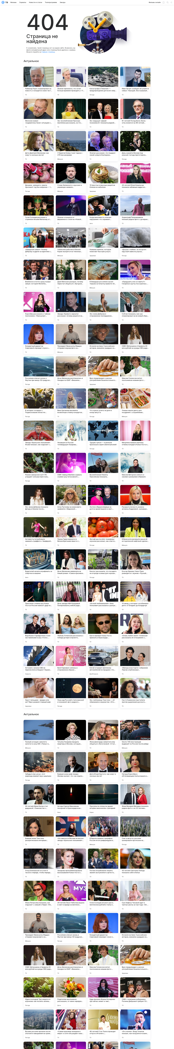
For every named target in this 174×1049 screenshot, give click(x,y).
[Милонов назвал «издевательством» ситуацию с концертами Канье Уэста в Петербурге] (39, 114)
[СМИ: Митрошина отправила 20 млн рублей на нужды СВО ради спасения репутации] (135, 339)
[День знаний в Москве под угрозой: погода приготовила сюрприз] (135, 146)
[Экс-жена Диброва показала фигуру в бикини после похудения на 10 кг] (39, 500)
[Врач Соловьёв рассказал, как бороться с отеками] (135, 725)
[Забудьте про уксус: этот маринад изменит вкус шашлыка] (39, 896)
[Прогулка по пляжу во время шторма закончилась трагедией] (103, 928)
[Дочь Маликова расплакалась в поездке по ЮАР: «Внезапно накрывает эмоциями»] (71, 371)
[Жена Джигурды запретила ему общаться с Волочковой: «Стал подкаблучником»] (103, 864)
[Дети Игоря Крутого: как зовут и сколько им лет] (103, 896)
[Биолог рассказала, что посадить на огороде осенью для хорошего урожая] (103, 564)
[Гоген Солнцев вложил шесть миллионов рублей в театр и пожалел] (103, 1024)
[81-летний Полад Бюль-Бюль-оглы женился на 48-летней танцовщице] (135, 114)
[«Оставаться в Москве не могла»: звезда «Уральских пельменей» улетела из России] (71, 960)
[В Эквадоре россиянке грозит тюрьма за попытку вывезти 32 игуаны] (103, 275)
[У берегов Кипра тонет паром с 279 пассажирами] (71, 146)
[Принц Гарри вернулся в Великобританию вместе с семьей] (71, 532)
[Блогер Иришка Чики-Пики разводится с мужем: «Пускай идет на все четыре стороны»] (135, 564)
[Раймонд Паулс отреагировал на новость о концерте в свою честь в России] (39, 82)
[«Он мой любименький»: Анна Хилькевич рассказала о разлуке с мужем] (103, 597)
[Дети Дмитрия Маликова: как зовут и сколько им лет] (39, 146)
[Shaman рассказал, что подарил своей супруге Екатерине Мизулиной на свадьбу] (103, 146)
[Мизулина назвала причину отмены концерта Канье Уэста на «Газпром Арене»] (135, 436)
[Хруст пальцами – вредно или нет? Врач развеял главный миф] (39, 693)
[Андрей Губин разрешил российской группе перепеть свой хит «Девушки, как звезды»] (39, 757)
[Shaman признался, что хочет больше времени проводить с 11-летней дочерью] (71, 82)
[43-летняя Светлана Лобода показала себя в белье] (135, 992)
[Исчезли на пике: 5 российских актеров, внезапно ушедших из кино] (103, 339)
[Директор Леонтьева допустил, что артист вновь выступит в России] (103, 725)
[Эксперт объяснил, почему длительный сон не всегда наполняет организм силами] (71, 757)
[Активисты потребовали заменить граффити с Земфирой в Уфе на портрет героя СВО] (39, 532)
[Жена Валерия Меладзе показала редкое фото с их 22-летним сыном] (135, 928)
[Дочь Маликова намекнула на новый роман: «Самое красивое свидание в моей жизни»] (71, 564)
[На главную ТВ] (6, 2)
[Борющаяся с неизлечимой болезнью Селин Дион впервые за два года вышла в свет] (71, 822)
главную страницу (48, 52)
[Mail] (3, 2)
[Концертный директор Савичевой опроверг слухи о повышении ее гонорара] (39, 339)
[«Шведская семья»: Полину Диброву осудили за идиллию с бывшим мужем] (39, 243)
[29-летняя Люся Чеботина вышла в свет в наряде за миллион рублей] (71, 1024)
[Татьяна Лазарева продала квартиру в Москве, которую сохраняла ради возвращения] (71, 864)
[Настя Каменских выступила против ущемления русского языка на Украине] (135, 693)
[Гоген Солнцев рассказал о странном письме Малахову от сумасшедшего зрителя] (39, 210)
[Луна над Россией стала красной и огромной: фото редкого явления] (71, 693)
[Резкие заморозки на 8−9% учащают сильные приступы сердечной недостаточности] (39, 468)
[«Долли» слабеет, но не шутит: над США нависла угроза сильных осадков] (135, 243)
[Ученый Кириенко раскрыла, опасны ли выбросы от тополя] (103, 822)
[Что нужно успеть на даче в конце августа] (103, 403)
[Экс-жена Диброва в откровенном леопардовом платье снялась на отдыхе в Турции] (103, 307)
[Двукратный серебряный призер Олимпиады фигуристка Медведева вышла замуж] (39, 725)
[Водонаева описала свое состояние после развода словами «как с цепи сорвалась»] (39, 822)
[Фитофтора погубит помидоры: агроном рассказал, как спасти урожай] (103, 532)
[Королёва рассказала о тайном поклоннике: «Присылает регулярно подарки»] (39, 307)
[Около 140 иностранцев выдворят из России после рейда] (135, 864)
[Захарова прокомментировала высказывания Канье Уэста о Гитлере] (71, 992)
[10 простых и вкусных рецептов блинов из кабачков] (103, 178)
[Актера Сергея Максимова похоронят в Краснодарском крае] (71, 928)
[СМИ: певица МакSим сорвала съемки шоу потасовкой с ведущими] (71, 468)
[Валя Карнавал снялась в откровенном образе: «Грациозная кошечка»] (71, 661)
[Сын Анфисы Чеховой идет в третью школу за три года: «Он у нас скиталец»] (135, 1024)
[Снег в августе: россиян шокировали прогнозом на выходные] (135, 960)
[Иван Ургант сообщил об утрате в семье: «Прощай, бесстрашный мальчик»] (135, 82)
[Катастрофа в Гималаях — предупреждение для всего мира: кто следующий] (103, 82)
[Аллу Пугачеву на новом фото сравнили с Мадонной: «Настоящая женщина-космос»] (71, 500)
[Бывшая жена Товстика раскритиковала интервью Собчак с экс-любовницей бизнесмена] (39, 960)
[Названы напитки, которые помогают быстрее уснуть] (103, 243)
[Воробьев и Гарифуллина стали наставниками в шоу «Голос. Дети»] (39, 629)
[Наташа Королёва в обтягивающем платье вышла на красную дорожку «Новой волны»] (135, 896)
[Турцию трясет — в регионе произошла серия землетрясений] (103, 436)
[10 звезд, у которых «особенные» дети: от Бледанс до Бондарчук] (135, 597)
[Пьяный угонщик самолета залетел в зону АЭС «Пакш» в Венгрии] (39, 864)
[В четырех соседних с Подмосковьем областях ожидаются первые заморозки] (39, 403)
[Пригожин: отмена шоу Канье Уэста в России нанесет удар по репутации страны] (39, 597)
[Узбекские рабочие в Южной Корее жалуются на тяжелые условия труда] (71, 243)
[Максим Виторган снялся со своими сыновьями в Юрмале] (135, 468)
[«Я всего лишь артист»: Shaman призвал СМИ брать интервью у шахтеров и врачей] (71, 790)
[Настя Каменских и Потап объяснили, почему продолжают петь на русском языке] (39, 790)
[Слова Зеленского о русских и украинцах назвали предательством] (71, 178)
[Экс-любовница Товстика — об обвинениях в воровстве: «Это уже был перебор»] (103, 693)
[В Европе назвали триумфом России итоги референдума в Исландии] (103, 960)
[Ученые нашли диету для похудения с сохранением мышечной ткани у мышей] (135, 403)
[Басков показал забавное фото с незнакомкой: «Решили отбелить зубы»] (103, 790)
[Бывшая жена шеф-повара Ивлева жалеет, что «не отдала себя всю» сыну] (71, 896)
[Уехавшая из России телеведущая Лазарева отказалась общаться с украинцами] (71, 436)
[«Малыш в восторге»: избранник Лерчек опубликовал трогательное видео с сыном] (135, 661)
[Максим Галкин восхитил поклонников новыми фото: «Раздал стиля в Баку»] (135, 371)
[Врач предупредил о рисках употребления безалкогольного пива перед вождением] (103, 371)
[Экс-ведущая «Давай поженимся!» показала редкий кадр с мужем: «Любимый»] (103, 114)
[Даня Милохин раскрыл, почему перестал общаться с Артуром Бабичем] (71, 275)
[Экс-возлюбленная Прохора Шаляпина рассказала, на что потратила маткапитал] (71, 114)
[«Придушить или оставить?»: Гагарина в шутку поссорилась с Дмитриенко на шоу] (135, 275)
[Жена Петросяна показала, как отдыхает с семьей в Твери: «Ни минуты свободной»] (39, 1024)
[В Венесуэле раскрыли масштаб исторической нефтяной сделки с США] (135, 532)
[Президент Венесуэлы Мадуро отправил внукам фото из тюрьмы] (71, 339)
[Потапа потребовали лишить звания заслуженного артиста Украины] (103, 992)
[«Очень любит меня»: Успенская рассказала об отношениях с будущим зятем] (135, 629)
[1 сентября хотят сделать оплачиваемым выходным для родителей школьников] (135, 790)
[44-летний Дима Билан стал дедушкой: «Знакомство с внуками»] (39, 928)
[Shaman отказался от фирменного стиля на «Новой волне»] (71, 210)
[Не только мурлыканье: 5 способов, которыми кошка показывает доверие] (71, 725)
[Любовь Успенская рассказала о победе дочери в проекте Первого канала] (71, 629)
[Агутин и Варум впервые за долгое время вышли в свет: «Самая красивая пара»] (103, 500)
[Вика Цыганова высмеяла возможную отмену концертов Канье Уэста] (71, 403)
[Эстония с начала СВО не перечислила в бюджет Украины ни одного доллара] (39, 661)
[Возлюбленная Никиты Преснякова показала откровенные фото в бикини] (103, 468)
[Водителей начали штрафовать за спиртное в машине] (39, 564)
